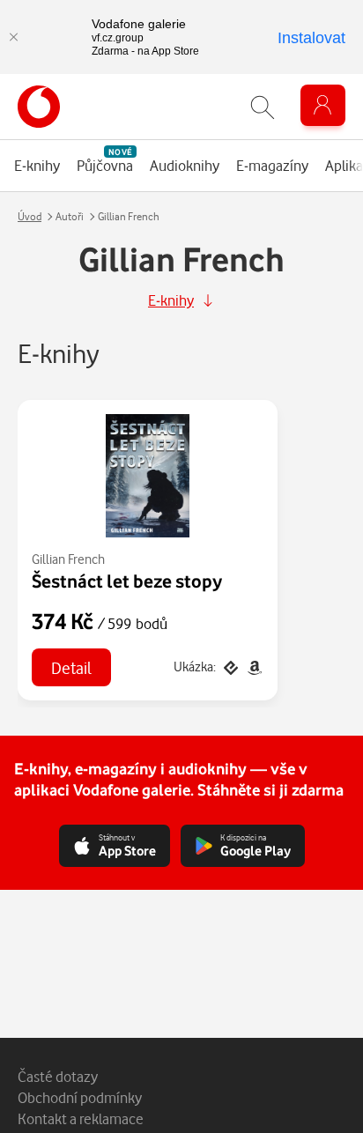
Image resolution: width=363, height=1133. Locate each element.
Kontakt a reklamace (81, 1118)
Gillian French (68, 559)
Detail (71, 667)
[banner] (39, 106)
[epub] (230, 666)
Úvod (29, 216)
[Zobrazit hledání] (262, 107)
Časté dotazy (58, 1076)
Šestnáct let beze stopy (127, 580)
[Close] (13, 37)
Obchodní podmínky (80, 1097)
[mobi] (253, 666)
